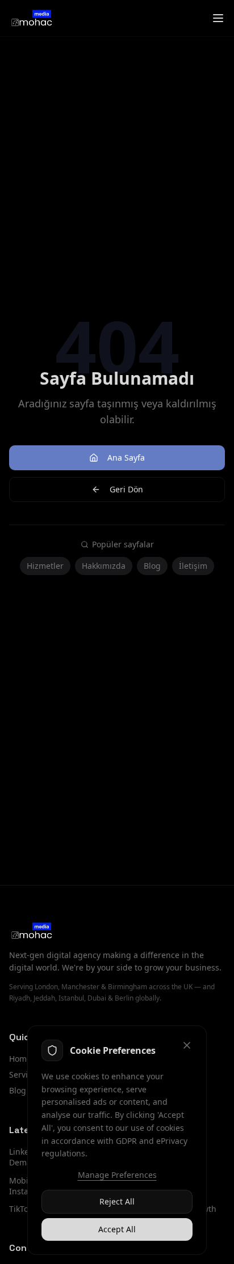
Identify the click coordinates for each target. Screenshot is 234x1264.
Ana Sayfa (126, 457)
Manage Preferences (117, 1174)
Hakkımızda (104, 565)
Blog (152, 565)
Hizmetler (45, 565)
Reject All (117, 1201)
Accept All (117, 1229)
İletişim (193, 565)
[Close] (187, 1045)
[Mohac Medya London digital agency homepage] (31, 18)
